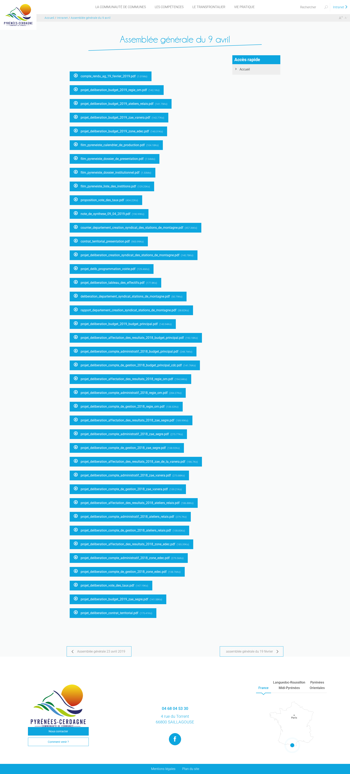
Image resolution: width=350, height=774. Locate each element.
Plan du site (190, 769)
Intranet (339, 7)
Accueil (245, 69)
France (263, 688)
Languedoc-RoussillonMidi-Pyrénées (289, 685)
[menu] (120, 7)
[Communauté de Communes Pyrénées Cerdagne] (18, 15)
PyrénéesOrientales (317, 685)
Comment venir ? (58, 741)
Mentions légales (163, 769)
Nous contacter (58, 731)
